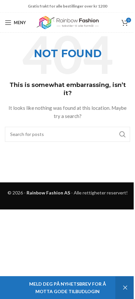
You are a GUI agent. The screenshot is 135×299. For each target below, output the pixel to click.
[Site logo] (67, 22)
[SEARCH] (122, 134)
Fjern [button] (125, 287)
